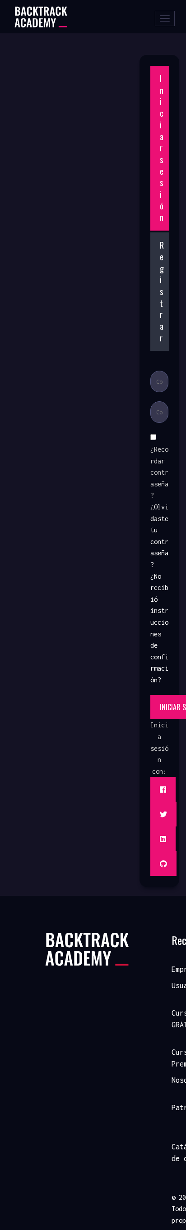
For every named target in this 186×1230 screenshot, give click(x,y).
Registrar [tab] (162, 291)
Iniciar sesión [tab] (161, 148)
